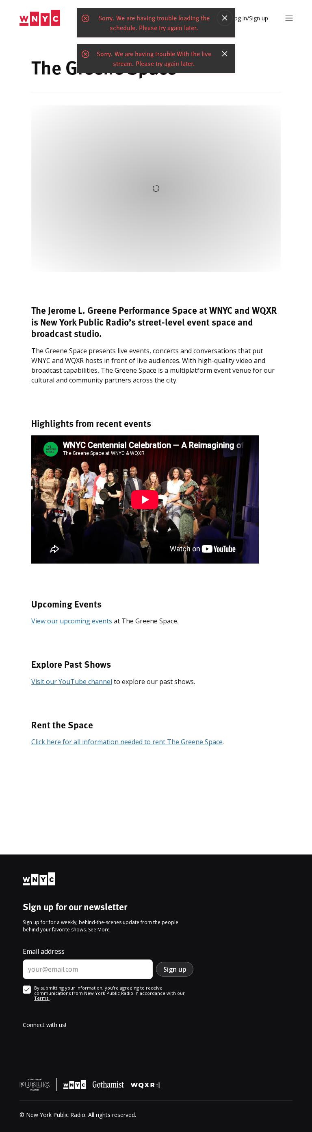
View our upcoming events (71, 620)
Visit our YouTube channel (71, 681)
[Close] (224, 18)
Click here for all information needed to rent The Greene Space (127, 741)
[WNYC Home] (40, 18)
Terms (42, 998)
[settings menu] (289, 18)
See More (99, 929)
